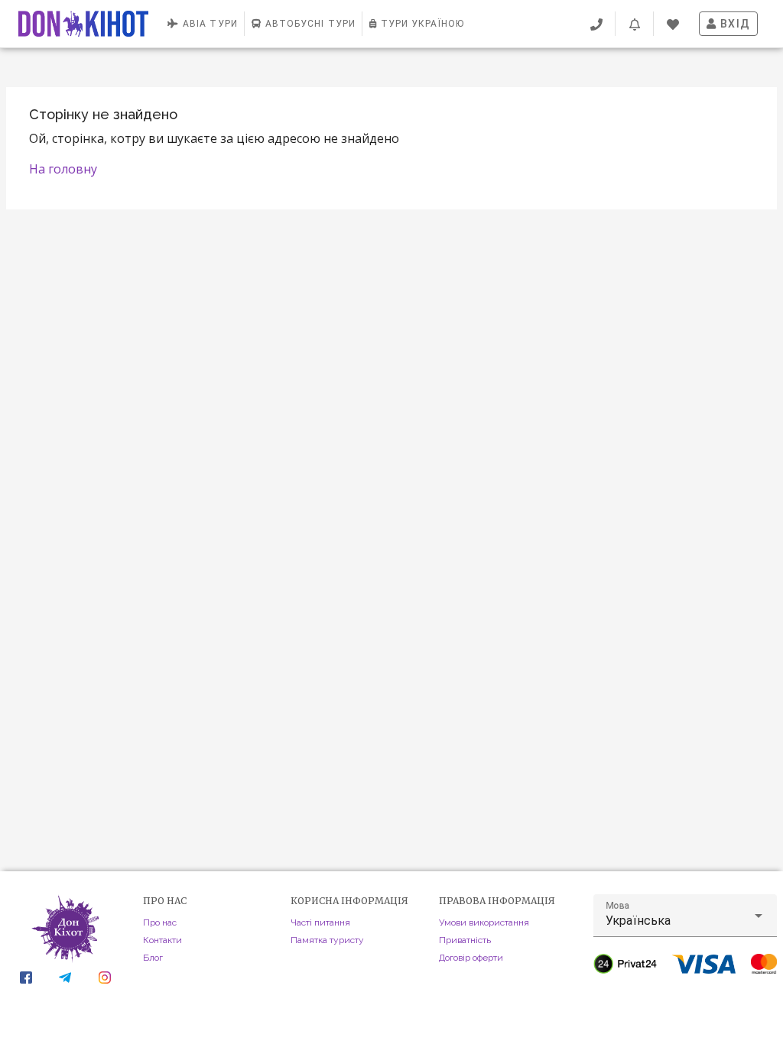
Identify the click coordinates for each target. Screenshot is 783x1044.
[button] (685, 915)
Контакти (162, 940)
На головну (63, 168)
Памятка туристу (327, 940)
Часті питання (320, 922)
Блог (153, 957)
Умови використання (484, 922)
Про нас (160, 922)
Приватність (465, 940)
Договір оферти (471, 957)
